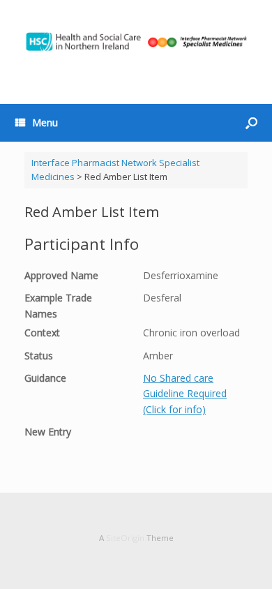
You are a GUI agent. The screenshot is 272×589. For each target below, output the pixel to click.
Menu (45, 122)
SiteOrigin (125, 537)
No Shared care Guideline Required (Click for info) (185, 393)
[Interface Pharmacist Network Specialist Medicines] (136, 41)
